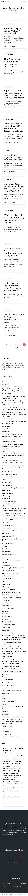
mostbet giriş (6, 426)
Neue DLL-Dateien (7, 477)
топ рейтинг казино (7, 798)
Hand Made (5, 755)
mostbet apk (5, 384)
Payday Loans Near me (9, 501)
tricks (4, 771)
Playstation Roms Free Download (12, 528)
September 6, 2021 (11, 171)
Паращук (4, 704)
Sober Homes (6, 584)
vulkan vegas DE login (8, 659)
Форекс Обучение (7, 734)
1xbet (21, 748)
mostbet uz (5, 449)
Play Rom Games (7, 525)
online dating (6, 490)
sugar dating (5, 600)
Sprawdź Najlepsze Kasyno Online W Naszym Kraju (12, 30)
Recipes (4, 546)
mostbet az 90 (6, 393)
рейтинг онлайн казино (9, 795)
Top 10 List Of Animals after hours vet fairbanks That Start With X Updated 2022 (14, 94)
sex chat (4, 562)
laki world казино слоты (18, 759)
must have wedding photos (10, 474)
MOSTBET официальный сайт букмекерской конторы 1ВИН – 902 (12, 461)
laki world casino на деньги (9, 757)
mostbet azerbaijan (7, 419)
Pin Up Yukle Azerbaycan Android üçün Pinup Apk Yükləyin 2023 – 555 (13, 514)
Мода (3, 696)
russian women (6, 557)
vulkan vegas (15, 770)
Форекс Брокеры (6, 731)
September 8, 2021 (11, 78)
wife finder (5, 674)
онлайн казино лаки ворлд (8, 787)
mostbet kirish (6, 431)
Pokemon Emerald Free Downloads (12, 531)
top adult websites (7, 616)
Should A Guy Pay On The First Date (13, 568)
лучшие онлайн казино (8, 785)
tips (19, 768)
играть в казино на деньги (9, 779)
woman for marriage (8, 685)
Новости (4, 698)
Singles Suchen (6, 579)
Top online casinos (7, 622)
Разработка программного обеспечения (13, 717)
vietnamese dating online (9, 633)
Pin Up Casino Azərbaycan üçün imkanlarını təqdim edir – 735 (11, 505)
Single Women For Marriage (10, 573)
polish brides (5, 533)
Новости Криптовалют (8, 701)
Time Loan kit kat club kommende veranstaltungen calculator (13, 63)
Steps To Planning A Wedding (11, 592)
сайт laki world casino (8, 796)
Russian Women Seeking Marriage (12, 560)
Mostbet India (6, 429)
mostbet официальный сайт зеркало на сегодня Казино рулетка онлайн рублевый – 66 (14, 467)
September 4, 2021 (11, 270)
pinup (17, 764)
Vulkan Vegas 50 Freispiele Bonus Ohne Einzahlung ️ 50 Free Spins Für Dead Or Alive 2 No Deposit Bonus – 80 (14, 637)
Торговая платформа (7, 726)
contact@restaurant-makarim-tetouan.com (14, 886)
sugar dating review (8, 608)
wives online (5, 682)
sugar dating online (7, 606)
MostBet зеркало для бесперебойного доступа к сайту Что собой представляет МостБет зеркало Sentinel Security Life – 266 (13, 454)
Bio (17, 751)
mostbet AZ (18, 761)
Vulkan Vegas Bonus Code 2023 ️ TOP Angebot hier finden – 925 (13, 643)
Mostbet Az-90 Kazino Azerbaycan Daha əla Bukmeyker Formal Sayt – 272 (14, 408)
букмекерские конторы (7, 775)
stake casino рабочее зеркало (9, 768)
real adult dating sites (8, 543)
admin (5, 46)
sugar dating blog (7, 603)
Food (20, 753)
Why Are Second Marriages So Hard (12, 671)
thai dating (5, 611)
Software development (9, 589)
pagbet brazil (6, 498)
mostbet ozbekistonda (8, 439)
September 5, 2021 (11, 235)
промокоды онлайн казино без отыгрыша (11, 791)
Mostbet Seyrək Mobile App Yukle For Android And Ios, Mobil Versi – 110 (13, 445)
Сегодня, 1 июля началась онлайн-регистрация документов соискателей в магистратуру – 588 (12, 721)
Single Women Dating (8, 570)
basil (13, 751)
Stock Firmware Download (10, 595)
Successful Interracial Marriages (11, 597)
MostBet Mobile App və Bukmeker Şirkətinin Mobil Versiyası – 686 (12, 435)
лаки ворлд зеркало (8, 783)
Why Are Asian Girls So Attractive (12, 669)
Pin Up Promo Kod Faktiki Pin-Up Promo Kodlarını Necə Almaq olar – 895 (14, 509)
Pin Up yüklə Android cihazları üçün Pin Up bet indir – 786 (13, 519)
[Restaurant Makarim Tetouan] (5, 2)
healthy (12, 755)
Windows (4, 677)
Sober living (5, 587)
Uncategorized (9, 24)
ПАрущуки (5, 711)
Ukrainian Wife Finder (8, 624)
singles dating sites (7, 576)
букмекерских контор (19, 775)
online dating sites (7, 493)
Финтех (4, 729)
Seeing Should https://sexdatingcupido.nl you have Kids (14, 157)
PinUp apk (5, 522)
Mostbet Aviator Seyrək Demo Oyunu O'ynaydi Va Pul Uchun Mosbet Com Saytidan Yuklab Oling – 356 (13, 389)
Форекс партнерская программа (10, 737)
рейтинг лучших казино (18, 793)
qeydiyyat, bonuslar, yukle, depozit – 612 (13, 540)
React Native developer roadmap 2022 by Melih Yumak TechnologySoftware (14, 127)
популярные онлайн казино (9, 789)
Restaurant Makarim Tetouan (12, 894)
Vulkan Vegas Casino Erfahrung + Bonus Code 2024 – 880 (14, 652)
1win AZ (13, 748)
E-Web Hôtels (23, 894)
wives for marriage (7, 679)
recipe (14, 766)
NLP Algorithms (6, 482)
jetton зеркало (20, 755)
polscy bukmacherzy (8, 536)
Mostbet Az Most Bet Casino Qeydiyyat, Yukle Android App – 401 (14, 397)
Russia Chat (5, 549)
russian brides (6, 551)
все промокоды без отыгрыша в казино (11, 777)
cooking (5, 753)
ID (2, 381)
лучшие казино (18, 783)
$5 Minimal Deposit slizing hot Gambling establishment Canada (14, 219)
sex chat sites (6, 565)
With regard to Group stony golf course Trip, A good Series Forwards (13, 287)
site (3, 581)
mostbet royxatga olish (9, 441)
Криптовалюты (6, 693)
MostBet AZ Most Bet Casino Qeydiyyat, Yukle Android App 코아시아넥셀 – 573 (13, 403)
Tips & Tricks (5, 614)
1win (5, 748)
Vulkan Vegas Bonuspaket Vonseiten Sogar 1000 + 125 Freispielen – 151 (14, 648)
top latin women (6, 619)
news (3, 479)
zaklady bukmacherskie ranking (11, 690)
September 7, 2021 (11, 111)
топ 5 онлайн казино (20, 796)
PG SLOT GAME (16, 363)
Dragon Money (13, 753)
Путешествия (5, 714)
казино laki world (7, 781)
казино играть (16, 781)
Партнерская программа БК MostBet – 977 (13, 707)
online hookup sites (7, 496)
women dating (6, 688)
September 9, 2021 (11, 46)
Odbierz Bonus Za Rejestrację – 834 (13, 488)
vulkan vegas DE (7, 656)
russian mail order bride (9, 554)
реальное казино (7, 793)
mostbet (7, 761)
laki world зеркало (7, 759)
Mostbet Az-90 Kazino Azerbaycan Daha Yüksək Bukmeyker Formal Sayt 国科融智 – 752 (14, 414)
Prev (5, 345)
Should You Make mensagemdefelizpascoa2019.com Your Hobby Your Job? (14, 187)
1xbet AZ (7, 751)
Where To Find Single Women (11, 666)
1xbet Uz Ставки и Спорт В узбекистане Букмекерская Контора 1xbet (14, 318)
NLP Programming (7, 485)
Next (16, 348)
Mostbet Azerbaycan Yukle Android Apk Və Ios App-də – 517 (14, 422)
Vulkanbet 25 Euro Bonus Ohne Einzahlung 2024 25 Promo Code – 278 (13, 662)
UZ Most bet (5, 630)
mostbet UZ (8, 764)
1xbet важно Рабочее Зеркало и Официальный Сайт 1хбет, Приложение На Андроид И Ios (13, 252)
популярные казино (20, 787)
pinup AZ (6, 766)
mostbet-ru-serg (7, 471)
